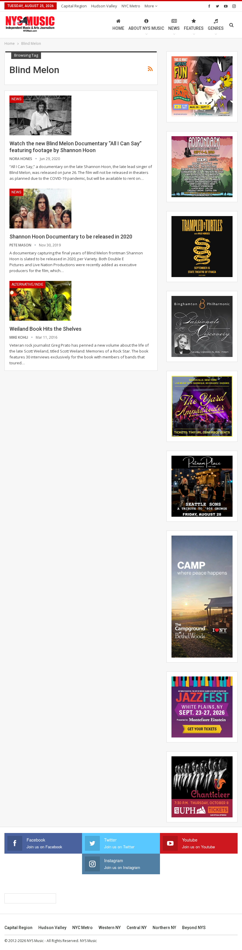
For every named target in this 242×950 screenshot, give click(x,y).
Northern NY (164, 927)
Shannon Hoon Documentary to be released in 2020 (70, 236)
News (174, 28)
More (150, 6)
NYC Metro (131, 6)
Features (194, 28)
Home (118, 28)
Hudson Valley (104, 6)
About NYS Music (146, 28)
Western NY (110, 927)
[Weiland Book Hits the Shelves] (40, 300)
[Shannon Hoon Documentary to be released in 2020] (40, 208)
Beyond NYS (194, 927)
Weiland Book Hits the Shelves (45, 329)
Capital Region (74, 6)
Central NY (137, 927)
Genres (216, 28)
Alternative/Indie (27, 284)
